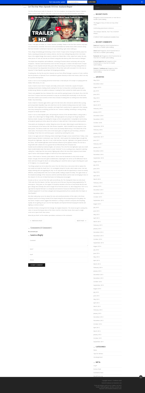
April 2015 (96, 218)
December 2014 (98, 232)
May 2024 (96, 80)
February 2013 (97, 310)
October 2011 (97, 338)
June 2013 (96, 296)
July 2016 (96, 165)
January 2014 (97, 271)
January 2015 (97, 228)
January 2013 (97, 313)
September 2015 (98, 200)
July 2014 (96, 250)
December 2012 (98, 317)
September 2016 (98, 158)
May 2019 (96, 98)
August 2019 (97, 87)
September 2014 (98, 243)
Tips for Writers (98, 353)
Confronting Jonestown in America (103, 28)
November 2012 (98, 320)
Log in (95, 365)
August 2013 (97, 288)
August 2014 (97, 246)
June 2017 (96, 140)
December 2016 (98, 151)
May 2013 (96, 299)
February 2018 (97, 130)
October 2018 (97, 122)
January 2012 (97, 334)
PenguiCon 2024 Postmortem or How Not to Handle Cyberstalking (106, 46)
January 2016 (97, 186)
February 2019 (97, 108)
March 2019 (97, 105)
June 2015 (96, 211)
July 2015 (96, 207)
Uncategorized (97, 357)
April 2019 (96, 101)
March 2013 (97, 306)
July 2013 (96, 292)
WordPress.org (98, 376)
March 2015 (97, 221)
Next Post (80, 221)
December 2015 (98, 190)
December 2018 (98, 115)
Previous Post (37, 221)
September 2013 (98, 285)
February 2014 (97, 267)
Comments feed (98, 372)
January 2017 (97, 147)
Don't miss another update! (57, 2)
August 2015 (97, 204)
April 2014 (96, 260)
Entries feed (97, 369)
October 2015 (97, 197)
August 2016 (97, 161)
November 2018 (98, 119)
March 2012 (97, 331)
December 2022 (98, 84)
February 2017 (97, 144)
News (95, 350)
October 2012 (97, 324)
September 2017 (98, 137)
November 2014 (98, 235)
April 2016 (96, 175)
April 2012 (96, 327)
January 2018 (97, 133)
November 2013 (98, 278)
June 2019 (96, 94)
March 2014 (97, 264)
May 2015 (96, 214)
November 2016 (98, 154)
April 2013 (96, 303)
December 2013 (98, 274)
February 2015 (97, 225)
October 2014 (97, 239)
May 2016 (96, 172)
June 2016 (96, 168)
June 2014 (96, 253)
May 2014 (96, 257)
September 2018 (98, 126)
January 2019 (97, 112)
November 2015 (98, 193)
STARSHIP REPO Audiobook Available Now (106, 37)
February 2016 (97, 183)
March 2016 (97, 179)
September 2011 (98, 341)
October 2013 (97, 281)
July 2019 (96, 91)
